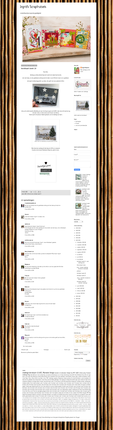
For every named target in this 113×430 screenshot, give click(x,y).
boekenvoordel (68, 404)
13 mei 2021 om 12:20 (29, 246)
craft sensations (59, 394)
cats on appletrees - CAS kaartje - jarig (28, 405)
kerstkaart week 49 (33, 392)
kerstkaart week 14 (47, 383)
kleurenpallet (55, 392)
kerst (71, 375)
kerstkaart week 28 (43, 381)
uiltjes (55, 410)
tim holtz (70, 392)
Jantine (26, 224)
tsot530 (38, 410)
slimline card (80, 384)
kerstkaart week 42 (26, 392)
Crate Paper (25, 378)
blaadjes (65, 404)
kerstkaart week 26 (50, 388)
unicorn (57, 410)
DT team (77, 123)
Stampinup (60, 378)
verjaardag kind (24, 401)
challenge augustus (53, 378)
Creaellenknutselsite (29, 203)
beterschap (66, 381)
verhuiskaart (88, 384)
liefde (76, 384)
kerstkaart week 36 (29, 399)
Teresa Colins (59, 404)
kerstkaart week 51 (41, 392)
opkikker (52, 409)
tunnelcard (48, 410)
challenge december (80, 381)
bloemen (69, 381)
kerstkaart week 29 (41, 384)
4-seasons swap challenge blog (31, 386)
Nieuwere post (25, 349)
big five (40, 394)
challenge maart (69, 379)
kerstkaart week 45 (27, 389)
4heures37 (77, 389)
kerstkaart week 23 (42, 388)
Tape (55, 404)
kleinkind (67, 407)
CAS (31, 375)
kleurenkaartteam (37, 379)
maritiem (80, 407)
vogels (65, 410)
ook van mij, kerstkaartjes (81, 125)
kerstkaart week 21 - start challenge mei (83, 262)
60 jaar (59, 381)
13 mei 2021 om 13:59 (29, 259)
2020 (77, 296)
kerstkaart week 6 (71, 384)
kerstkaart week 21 (27, 388)
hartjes (23, 407)
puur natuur (76, 409)
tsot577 (40, 410)
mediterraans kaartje (85, 407)
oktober (46, 409)
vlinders (28, 401)
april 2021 (79, 286)
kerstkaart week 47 (37, 399)
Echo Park (84, 375)
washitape (70, 410)
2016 (77, 306)
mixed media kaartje (42, 376)
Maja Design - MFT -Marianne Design (76, 402)
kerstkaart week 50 (49, 389)
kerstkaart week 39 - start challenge (86, 190)
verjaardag (42, 375)
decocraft (69, 397)
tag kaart (84, 384)
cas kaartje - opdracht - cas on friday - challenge (83, 404)
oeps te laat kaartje (41, 409)
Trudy (26, 275)
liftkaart (51, 399)
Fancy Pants (31, 378)
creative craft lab (55, 405)
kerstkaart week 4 (79, 391)
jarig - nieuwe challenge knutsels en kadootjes (82, 268)
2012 (77, 315)
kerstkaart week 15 (55, 383)
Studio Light (75, 376)
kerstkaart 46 (44, 407)
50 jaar (81, 389)
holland (34, 383)
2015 (77, 308)
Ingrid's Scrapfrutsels (33, 7)
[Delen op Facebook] (38, 192)
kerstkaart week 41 (87, 391)
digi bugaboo (40, 391)
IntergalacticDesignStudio (59, 417)
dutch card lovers (26, 376)
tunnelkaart (52, 410)
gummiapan (84, 405)
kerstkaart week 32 (48, 384)
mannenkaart (69, 376)
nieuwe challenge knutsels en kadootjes (86, 176)
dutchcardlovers (66, 394)
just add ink (24, 399)
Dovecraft (30, 397)
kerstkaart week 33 (51, 381)
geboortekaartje (29, 396)
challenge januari (88, 381)
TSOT (47, 378)
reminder (59, 399)
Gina (26, 214)
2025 (77, 230)
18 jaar (36, 401)
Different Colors (30, 194)
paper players (78, 379)
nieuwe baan (32, 409)
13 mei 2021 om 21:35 (29, 307)
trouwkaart (75, 392)
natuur (28, 409)
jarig (84, 373)
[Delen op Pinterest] (40, 192)
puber (73, 409)
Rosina (26, 287)
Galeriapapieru (35, 397)
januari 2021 (80, 293)
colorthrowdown (85, 378)
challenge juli (63, 379)
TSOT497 (33, 404)
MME (88, 392)
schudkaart (79, 396)
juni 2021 (79, 257)
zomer (89, 376)
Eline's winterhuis (46, 386)
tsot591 (43, 410)
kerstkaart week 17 (63, 383)
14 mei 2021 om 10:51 (29, 330)
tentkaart (26, 410)
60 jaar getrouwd (52, 401)
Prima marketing (28, 394)
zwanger (23, 386)
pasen (55, 409)
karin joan (58, 376)
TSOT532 (45, 404)
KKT (73, 375)
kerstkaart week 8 (73, 396)
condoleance (49, 394)
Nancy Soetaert (28, 251)
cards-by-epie (28, 240)
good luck (81, 405)
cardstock (56, 397)
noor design (62, 389)
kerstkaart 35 (39, 407)
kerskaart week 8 (34, 407)
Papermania (83, 402)
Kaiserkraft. (53, 402)
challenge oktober (36, 381)
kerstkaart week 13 (40, 383)
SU (31, 394)
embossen (83, 394)
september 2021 (81, 249)
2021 (77, 240)
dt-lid (65, 405)
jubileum (79, 271)
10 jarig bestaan (32, 401)
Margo (26, 335)
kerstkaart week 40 (73, 388)
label (70, 407)
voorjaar (67, 410)
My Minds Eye (34, 376)
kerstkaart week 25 (33, 384)
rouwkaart (70, 389)
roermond (80, 409)
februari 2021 (80, 290)
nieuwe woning (66, 378)
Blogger (78, 417)
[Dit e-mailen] (34, 192)
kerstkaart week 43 (80, 388)
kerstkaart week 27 (51, 396)
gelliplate (30, 379)
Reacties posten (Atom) (33, 352)
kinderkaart (64, 407)
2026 (77, 228)
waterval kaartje (75, 410)
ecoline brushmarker (69, 405)
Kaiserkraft (83, 379)
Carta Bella (60, 401)
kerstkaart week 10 (65, 386)
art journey (52, 386)
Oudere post (67, 349)
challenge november (26, 383)
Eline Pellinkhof (78, 375)
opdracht (56, 399)
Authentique (66, 375)
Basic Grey (43, 378)
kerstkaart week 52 (66, 396)
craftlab (80, 376)
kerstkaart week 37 (56, 384)
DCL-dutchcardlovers (76, 378)
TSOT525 (42, 404)
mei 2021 (79, 259)
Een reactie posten (27, 346)
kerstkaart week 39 (64, 384)
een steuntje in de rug (77, 394)
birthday (62, 404)
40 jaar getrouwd (46, 401)
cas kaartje (48, 375)
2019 (77, 298)
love (78, 407)
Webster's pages (50, 397)
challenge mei (29, 381)
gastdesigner (57, 379)
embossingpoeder (75, 405)
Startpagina (78, 121)
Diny (26, 301)
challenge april (74, 381)
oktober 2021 (80, 247)
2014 (77, 311)
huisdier (33, 396)
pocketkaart (64, 409)
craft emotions (53, 394)
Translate (85, 354)
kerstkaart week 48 (44, 399)
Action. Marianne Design (86, 389)
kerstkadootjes (49, 407)
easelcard (71, 394)
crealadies (65, 397)
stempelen (89, 409)
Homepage (46, 349)
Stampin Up (70, 373)
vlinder (63, 410)
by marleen (73, 404)
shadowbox (70, 399)
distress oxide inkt (61, 405)
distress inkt (25, 379)
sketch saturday (84, 396)
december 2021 (81, 242)
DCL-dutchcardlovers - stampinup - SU (33, 402)
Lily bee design (60, 402)
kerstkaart (33, 373)
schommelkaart (66, 399)
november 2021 (81, 245)
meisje (54, 399)
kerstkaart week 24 (26, 384)
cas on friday (60, 375)
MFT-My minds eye (66, 402)
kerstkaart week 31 (57, 391)
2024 (77, 233)
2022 (77, 237)
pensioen (66, 389)
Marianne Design (48, 373)
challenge (25, 373)
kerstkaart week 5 (42, 389)
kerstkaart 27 (37, 396)
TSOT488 (30, 404)
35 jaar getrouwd (40, 401)
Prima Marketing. (88, 402)
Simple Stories (88, 379)
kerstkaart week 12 (80, 386)
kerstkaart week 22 (34, 388)
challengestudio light (49, 405)
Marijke (26, 264)
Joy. (50, 402)
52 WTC (39, 373)
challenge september (58, 386)
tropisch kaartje (31, 410)
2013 (77, 313)
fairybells (72, 397)
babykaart (63, 376)
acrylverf (31, 391)
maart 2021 (80, 288)
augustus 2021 (80, 252)
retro (62, 399)
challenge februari (61, 397)
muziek (26, 409)
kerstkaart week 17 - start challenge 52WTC (86, 205)
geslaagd (43, 391)
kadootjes (29, 407)
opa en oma (49, 409)
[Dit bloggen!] (35, 192)
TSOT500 (36, 404)
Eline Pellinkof (79, 392)
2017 (77, 303)
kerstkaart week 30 (57, 388)
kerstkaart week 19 (37, 194)
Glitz (60, 379)
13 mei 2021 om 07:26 (29, 209)
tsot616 (45, 410)
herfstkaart (84, 376)
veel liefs (60, 410)
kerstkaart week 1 (44, 396)
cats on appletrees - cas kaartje (40, 405)
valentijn (73, 389)
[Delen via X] (37, 192)
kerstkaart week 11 (73, 386)
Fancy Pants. (48, 402)
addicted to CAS (35, 394)
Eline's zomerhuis (48, 379)
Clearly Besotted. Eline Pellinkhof (68, 401)
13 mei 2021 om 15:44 (29, 270)
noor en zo (36, 409)
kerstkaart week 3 (58, 396)
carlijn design (44, 394)
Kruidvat (56, 402)
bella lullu (35, 391)
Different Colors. (40, 386)
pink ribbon (57, 409)
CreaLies (43, 379)
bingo (54, 397)
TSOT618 (53, 404)
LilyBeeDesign (45, 397)
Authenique (57, 401)
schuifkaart (83, 409)
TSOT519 (39, 404)
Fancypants (84, 392)
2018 (77, 301)
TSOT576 (47, 404)
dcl (90, 378)
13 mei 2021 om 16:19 (29, 281)
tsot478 (35, 410)
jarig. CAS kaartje (88, 397)
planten (61, 409)
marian (26, 312)
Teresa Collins (24, 391)
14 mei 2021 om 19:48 (29, 343)
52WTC (25, 194)
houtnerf (83, 397)
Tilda (28, 391)
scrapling (59, 392)
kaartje (26, 407)
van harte (89, 399)
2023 (77, 235)
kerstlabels (54, 407)
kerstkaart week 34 (65, 388)
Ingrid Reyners (85, 67)
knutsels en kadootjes (60, 373)
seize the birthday (65, 392)
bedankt (52, 379)
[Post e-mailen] (31, 191)
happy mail (80, 397)
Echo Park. (44, 402)
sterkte (77, 399)
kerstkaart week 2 (79, 383)
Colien (26, 324)
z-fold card (83, 410)
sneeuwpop (74, 399)
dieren (31, 383)
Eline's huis (37, 378)
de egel (89, 375)
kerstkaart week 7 (56, 389)
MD (62, 381)
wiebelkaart (80, 410)
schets (56, 381)
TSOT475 (27, 404)
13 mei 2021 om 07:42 (29, 219)
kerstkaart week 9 (48, 392)
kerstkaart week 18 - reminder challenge (82, 282)
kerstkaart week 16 (49, 391)
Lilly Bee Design (40, 397)
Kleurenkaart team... (81, 265)
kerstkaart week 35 (64, 391)
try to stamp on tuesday (83, 399)
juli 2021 (79, 254)
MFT (74, 373)
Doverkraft (41, 402)
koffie (49, 399)
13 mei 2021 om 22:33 (29, 318)
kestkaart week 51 (59, 407)
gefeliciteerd (76, 397)
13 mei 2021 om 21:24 (29, 296)
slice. (86, 409)
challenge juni (24, 381)
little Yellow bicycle (74, 407)
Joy (61, 381)
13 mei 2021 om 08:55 (29, 235)
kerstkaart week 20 (81, 273)
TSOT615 (50, 404)
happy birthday (88, 405)
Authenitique (27, 397)
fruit (79, 405)
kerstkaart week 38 (72, 391)
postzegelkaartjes (69, 409)
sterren (23, 410)
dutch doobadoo (51, 376)
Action (81, 373)
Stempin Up (24, 404)
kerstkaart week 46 (34, 389)
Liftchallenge (54, 375)
